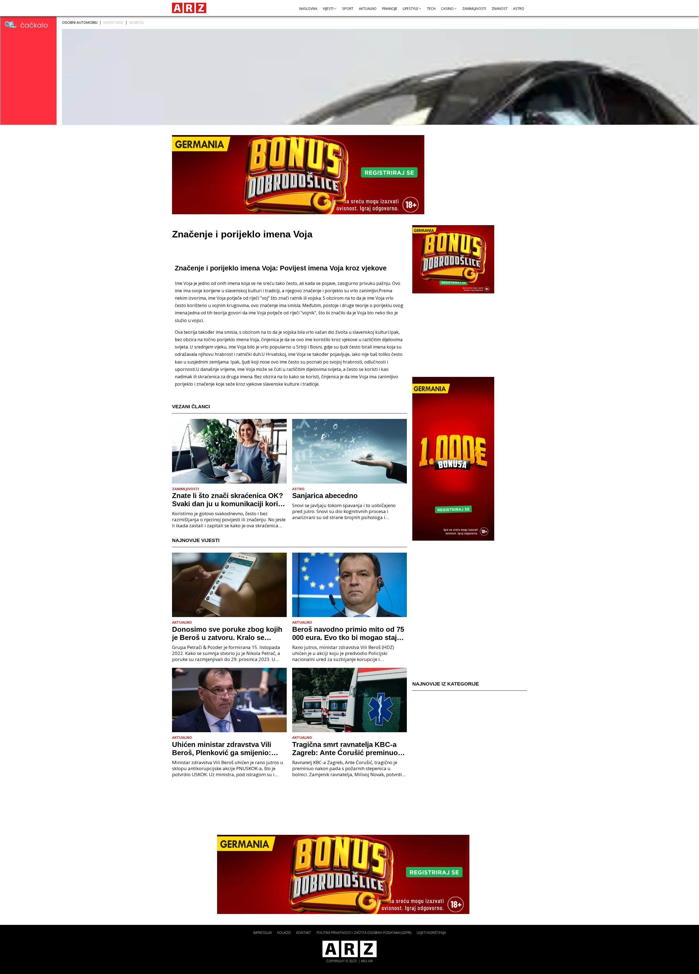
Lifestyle (410, 8)
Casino (447, 8)
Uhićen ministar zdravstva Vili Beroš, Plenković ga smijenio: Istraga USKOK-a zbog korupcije (226, 748)
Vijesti (328, 8)
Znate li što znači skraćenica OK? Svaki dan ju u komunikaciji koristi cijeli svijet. (229, 500)
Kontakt (303, 932)
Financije (389, 8)
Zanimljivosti (474, 8)
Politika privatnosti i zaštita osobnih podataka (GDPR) (363, 932)
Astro (518, 8)
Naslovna (308, 8)
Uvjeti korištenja (431, 932)
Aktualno (368, 8)
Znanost (499, 8)
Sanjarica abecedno (325, 496)
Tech (431, 8)
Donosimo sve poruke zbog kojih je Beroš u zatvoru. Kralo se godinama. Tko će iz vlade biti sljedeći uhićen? (227, 633)
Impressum (262, 932)
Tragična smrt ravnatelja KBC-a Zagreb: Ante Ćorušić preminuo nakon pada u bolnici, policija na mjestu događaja (346, 748)
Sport (347, 8)
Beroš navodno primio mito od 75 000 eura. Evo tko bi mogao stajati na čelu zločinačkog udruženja (348, 633)
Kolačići (284, 932)
